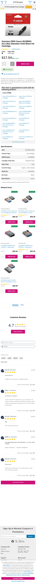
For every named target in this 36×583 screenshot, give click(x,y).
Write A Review (18, 331)
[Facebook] (12, 542)
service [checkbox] (3, 358)
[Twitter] (16, 542)
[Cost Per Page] (33, 168)
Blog (2, 553)
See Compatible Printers (10, 74)
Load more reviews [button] (18, 482)
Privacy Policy (6, 565)
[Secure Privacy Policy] (22, 542)
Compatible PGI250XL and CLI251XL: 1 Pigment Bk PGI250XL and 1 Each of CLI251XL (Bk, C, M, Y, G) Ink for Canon (8, 246)
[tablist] (18, 305)
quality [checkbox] (9, 358)
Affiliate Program (5, 551)
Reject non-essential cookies (18, 581)
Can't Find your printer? (18, 142)
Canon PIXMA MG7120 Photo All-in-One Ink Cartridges (9, 131)
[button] (30, 384)
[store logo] (18, 2)
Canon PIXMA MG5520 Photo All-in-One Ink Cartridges (25, 113)
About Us (3, 549)
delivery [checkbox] (15, 358)
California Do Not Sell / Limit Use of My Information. (18, 575)
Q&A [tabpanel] (22, 305)
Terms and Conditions (29, 573)
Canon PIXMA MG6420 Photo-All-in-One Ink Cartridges (9, 125)
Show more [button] (4, 362)
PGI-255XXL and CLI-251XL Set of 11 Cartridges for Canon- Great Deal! (9, 281)
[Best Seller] (9, 207)
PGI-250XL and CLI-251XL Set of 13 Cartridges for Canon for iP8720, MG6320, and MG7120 (9, 211)
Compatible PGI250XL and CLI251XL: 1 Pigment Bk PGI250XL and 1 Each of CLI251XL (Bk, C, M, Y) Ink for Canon (26, 246)
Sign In (20, 560)
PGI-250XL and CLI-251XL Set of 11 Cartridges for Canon (26, 211)
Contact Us (4, 560)
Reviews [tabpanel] (15, 305)
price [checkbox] (21, 358)
